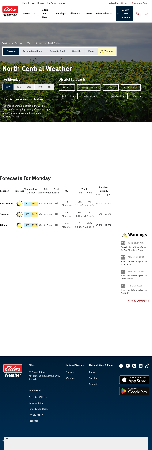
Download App (36, 403)
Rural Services (28, 3)
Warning (108, 51)
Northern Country (90, 96)
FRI (49, 87)
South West (115, 96)
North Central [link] (54, 43)
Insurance (63, 3)
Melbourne (129, 88)
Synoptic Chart (57, 51)
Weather (6, 43)
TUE (19, 87)
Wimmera (137, 96)
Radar (91, 51)
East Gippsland (87, 88)
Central (64, 88)
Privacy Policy (36, 415)
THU (40, 87)
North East (66, 96)
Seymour (5, 214)
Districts (39, 43)
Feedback (33, 421)
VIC (28, 43)
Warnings (61, 13)
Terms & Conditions (39, 409)
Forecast (18, 43)
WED (29, 87)
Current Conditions (32, 51)
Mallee (109, 88)
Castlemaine (6, 203)
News (89, 13)
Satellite (76, 51)
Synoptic (93, 384)
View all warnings (137, 301)
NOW (8, 87)
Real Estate (51, 3)
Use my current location (125, 13)
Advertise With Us (38, 397)
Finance (40, 3)
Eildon (3, 225)
